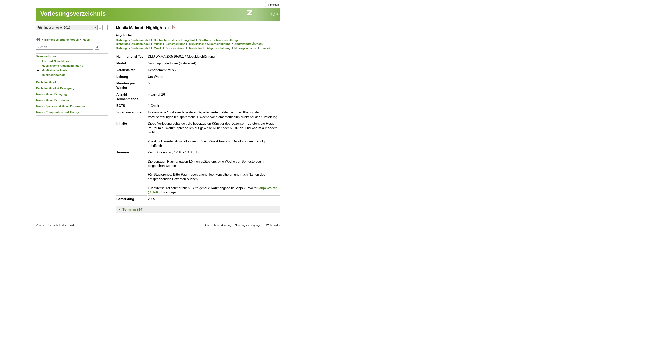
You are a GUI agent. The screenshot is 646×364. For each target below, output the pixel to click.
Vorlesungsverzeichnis (73, 13)
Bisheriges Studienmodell (61, 39)
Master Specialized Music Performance (61, 106)
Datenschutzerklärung (217, 225)
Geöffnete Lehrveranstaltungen (219, 40)
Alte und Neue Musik (55, 61)
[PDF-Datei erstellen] (174, 28)
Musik (86, 39)
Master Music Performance (53, 100)
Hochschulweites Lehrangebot (174, 40)
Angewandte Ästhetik (248, 44)
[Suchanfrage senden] (97, 47)
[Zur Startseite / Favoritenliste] (38, 39)
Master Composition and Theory (57, 112)
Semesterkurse (46, 56)
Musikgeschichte (245, 48)
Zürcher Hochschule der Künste (55, 225)
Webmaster (273, 225)
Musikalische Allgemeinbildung (62, 65)
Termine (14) (133, 209)
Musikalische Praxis (55, 70)
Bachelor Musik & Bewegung (55, 88)
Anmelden (273, 4)
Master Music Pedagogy (52, 94)
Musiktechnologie (53, 74)
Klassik (265, 48)
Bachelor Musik (46, 82)
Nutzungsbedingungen (248, 225)
